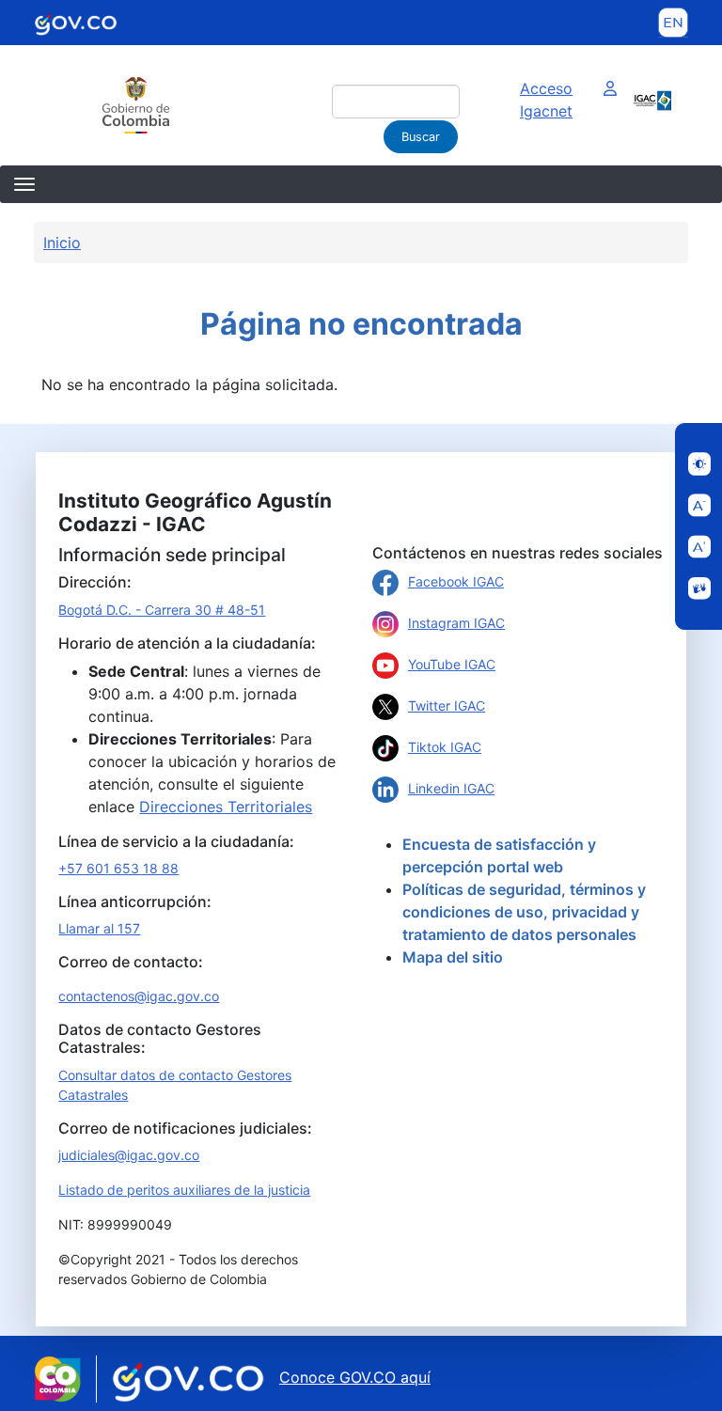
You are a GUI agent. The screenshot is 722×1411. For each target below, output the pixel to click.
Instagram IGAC (456, 623)
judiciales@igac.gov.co (128, 1155)
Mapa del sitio (452, 957)
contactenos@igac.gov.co (138, 996)
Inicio (62, 242)
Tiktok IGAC (444, 747)
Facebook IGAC (456, 581)
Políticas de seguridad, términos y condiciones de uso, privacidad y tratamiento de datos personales (524, 912)
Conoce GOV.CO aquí (355, 1377)
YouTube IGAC (451, 664)
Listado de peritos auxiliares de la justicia (184, 1190)
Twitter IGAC (446, 705)
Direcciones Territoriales (225, 806)
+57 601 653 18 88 (118, 868)
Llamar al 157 (99, 928)
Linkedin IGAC (451, 788)
